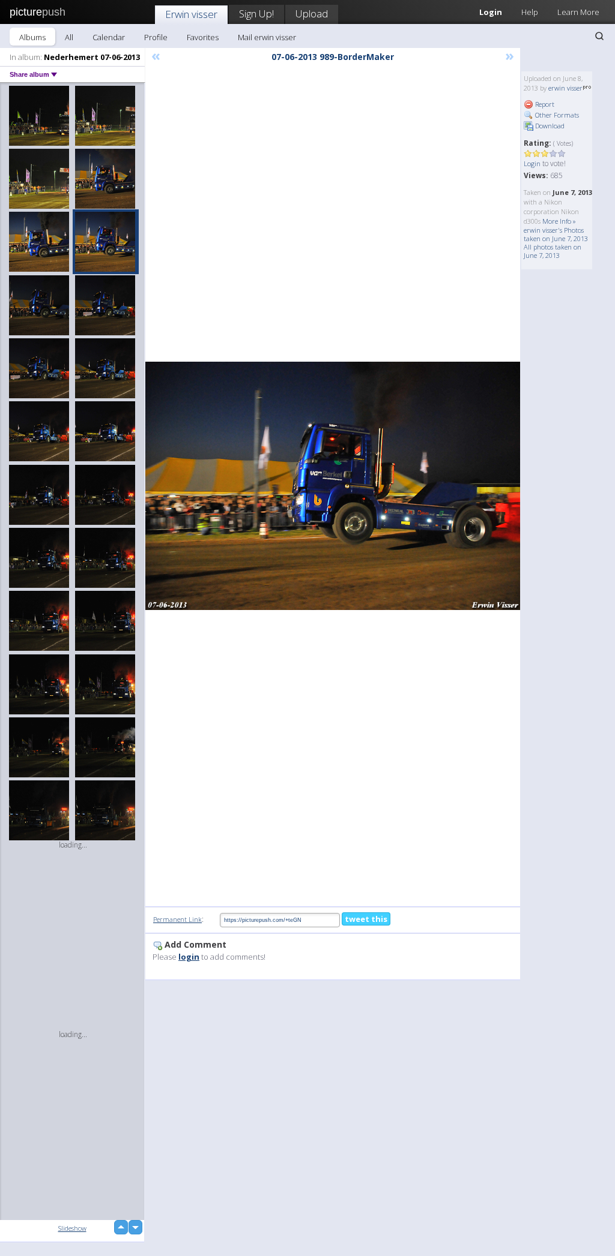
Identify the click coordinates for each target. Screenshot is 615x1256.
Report (543, 104)
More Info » (559, 221)
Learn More (578, 12)
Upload (311, 13)
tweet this (366, 919)
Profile (156, 37)
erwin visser (565, 87)
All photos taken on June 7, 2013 (552, 251)
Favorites (203, 37)
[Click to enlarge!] (332, 486)
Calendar (108, 37)
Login (532, 163)
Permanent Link (177, 919)
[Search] (599, 36)
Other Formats (556, 114)
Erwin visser (191, 14)
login (188, 956)
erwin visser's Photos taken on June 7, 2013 (556, 234)
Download (549, 125)
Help (529, 12)
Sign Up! (256, 13)
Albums (32, 37)
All (69, 37)
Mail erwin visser (267, 37)
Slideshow (72, 1228)
